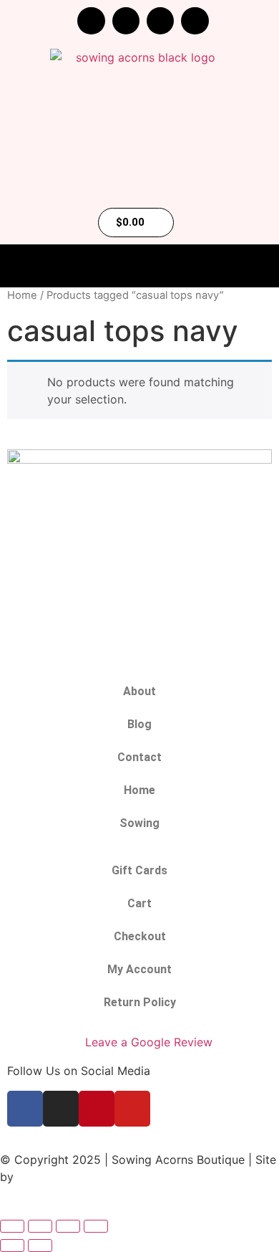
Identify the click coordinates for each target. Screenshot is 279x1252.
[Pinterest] (160, 20)
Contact (139, 757)
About (139, 691)
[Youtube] (194, 20)
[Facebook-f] (90, 20)
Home (22, 295)
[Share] (68, 1226)
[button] (139, 266)
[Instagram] (126, 20)
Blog (139, 724)
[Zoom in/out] (12, 1226)
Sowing (139, 823)
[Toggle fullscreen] (40, 1226)
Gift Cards (139, 870)
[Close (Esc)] (96, 1226)
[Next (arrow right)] (40, 1245)
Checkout (140, 936)
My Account (139, 969)
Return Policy (140, 1002)
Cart (139, 903)
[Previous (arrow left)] (12, 1245)
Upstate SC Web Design (82, 1177)
